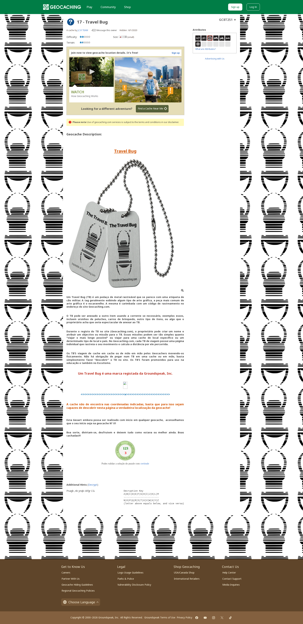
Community (108, 7)
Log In (253, 7)
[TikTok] (230, 617)
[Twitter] (222, 617)
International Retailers (187, 578)
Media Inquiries (231, 584)
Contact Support (231, 578)
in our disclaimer (169, 122)
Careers (66, 572)
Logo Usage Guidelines (130, 572)
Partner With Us (71, 578)
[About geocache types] (70, 22)
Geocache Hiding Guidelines (77, 584)
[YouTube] (205, 617)
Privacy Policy (184, 617)
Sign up (235, 7)
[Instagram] (213, 617)
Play (89, 7)
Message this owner (106, 30)
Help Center (229, 572)
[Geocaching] (62, 7)
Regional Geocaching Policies (78, 590)
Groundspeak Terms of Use (159, 617)
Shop (127, 7)
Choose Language (81, 602)
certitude (144, 463)
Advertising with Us (214, 58)
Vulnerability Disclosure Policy (134, 584)
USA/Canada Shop (184, 572)
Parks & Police (125, 578)
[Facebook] (197, 617)
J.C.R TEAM (83, 30)
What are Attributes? (205, 49)
